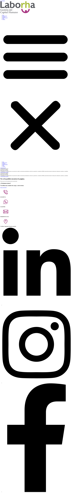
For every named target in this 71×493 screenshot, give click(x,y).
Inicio (3, 15)
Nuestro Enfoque (5, 17)
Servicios (3, 16)
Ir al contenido (2, 0)
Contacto (3, 19)
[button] (35, 91)
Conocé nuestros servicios (4, 172)
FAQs (3, 18)
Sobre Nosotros (4, 162)
